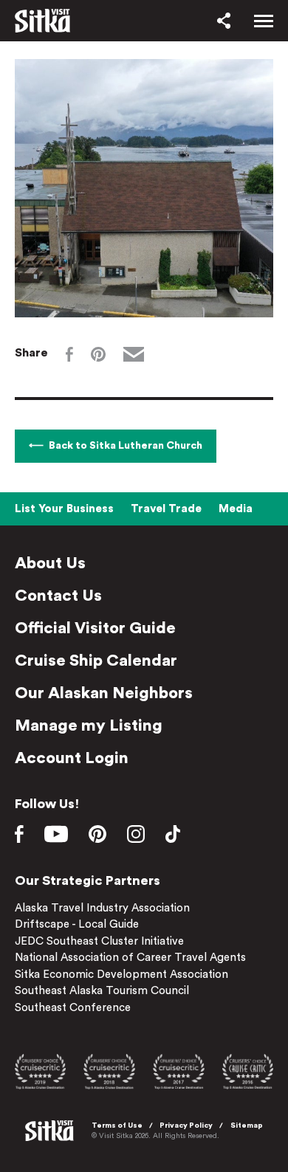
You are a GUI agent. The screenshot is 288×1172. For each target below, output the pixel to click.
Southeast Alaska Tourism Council (102, 990)
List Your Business (64, 508)
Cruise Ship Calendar (96, 660)
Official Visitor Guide (95, 628)
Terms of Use (117, 1125)
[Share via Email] (133, 354)
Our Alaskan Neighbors (104, 693)
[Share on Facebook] (69, 354)
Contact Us (58, 595)
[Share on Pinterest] (98, 354)
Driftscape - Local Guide (77, 924)
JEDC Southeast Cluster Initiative (99, 941)
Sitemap (246, 1125)
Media (236, 508)
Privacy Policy (186, 1125)
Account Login (71, 758)
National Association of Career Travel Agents (130, 957)
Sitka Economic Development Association (121, 974)
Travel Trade (166, 508)
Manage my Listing (88, 725)
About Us (50, 563)
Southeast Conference (73, 1007)
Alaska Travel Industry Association (102, 908)
